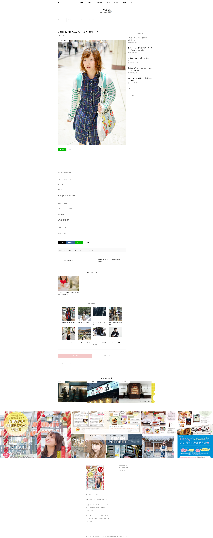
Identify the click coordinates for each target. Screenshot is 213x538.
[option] (74, 392)
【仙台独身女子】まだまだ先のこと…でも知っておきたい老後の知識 (140, 69)
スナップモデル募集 (123, 467)
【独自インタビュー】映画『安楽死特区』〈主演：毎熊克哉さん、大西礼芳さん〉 (140, 49)
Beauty (108, 2)
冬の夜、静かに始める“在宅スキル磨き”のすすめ (140, 59)
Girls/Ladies (64, 250)
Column (116, 2)
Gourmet (99, 2)
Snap (124, 2)
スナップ (69, 250)
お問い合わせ (122, 470)
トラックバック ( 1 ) (109, 356)
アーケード (77, 250)
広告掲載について (123, 465)
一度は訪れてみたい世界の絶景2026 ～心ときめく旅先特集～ (140, 39)
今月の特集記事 (106, 378)
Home (81, 2)
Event (131, 2)
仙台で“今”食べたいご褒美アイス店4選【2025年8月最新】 (140, 79)
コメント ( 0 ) (75, 355)
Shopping (90, 2)
